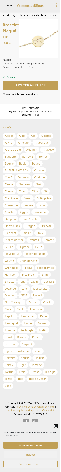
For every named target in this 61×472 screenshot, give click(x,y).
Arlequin (31, 149)
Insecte (9, 281)
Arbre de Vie (13, 149)
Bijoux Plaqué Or (20, 15)
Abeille (9, 136)
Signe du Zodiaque (17, 351)
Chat (38, 184)
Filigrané (24, 247)
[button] (56, 426)
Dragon (30, 226)
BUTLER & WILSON (17, 170)
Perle (43, 316)
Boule (22, 163)
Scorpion (10, 344)
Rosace (21, 337)
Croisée (28, 205)
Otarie (47, 302)
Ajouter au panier (30, 85)
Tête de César (37, 379)
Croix (42, 205)
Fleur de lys (12, 254)
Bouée (36, 163)
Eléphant (10, 233)
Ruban (36, 337)
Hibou (28, 268)
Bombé (43, 156)
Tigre (22, 365)
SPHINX (39, 358)
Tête (20, 379)
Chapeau (24, 184)
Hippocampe (45, 268)
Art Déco (48, 149)
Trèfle (8, 379)
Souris (25, 358)
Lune (24, 288)
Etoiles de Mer (14, 240)
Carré (8, 177)
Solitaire (10, 358)
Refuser (30, 454)
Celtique (39, 177)
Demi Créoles (30, 219)
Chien (22, 191)
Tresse (35, 372)
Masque (10, 295)
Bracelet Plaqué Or (40, 15)
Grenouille (11, 268)
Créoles (10, 212)
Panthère (36, 309)
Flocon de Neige (35, 254)
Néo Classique (14, 302)
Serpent (27, 344)
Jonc (22, 281)
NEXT (24, 295)
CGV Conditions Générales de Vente (35, 406)
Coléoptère (44, 198)
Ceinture (23, 177)
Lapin (34, 281)
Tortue (9, 372)
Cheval (9, 191)
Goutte (9, 261)
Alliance (46, 136)
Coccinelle (11, 198)
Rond (36, 114)
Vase (8, 386)
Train (22, 372)
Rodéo (43, 330)
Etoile (40, 233)
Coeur (27, 198)
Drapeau (46, 226)
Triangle (50, 372)
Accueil (6, 15)
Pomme (10, 330)
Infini (45, 274)
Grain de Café (28, 261)
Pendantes (28, 316)
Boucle (9, 163)
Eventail (34, 240)
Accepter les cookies (30, 445)
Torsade (37, 365)
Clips (35, 191)
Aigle (22, 136)
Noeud (37, 295)
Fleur (38, 247)
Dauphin (10, 219)
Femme (49, 240)
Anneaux (23, 143)
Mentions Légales (15, 410)
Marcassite (40, 288)
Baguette (11, 156)
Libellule (48, 281)
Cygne (24, 212)
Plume (28, 323)
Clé (45, 191)
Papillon (10, 316)
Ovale (20, 309)
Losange (10, 288)
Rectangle (27, 330)
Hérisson (10, 274)
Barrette (27, 156)
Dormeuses (12, 226)
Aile (33, 136)
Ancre (8, 143)
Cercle (9, 184)
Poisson (42, 323)
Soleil (37, 351)
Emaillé (26, 233)
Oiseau (33, 302)
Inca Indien (29, 274)
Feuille (9, 247)
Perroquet (11, 323)
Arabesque (42, 143)
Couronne (11, 205)
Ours (8, 309)
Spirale (9, 365)
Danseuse (40, 212)
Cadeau (39, 170)
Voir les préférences (30, 464)
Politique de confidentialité (40, 410)
